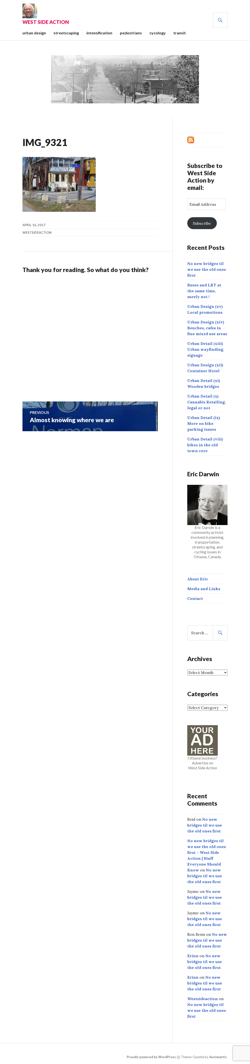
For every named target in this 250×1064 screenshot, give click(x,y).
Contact (195, 598)
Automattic (218, 1057)
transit (179, 32)
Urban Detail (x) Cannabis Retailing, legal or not (206, 402)
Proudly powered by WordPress (151, 1057)
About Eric (197, 578)
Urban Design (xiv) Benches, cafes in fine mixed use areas (207, 328)
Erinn (192, 955)
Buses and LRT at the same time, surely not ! (204, 291)
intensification (99, 32)
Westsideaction (37, 232)
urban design (34, 32)
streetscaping (66, 32)
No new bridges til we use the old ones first (206, 269)
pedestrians (131, 32)
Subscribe (202, 223)
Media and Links (203, 588)
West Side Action (45, 22)
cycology (157, 32)
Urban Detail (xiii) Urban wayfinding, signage (205, 349)
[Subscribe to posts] (190, 139)
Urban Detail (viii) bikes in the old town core (205, 445)
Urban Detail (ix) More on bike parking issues (203, 423)
